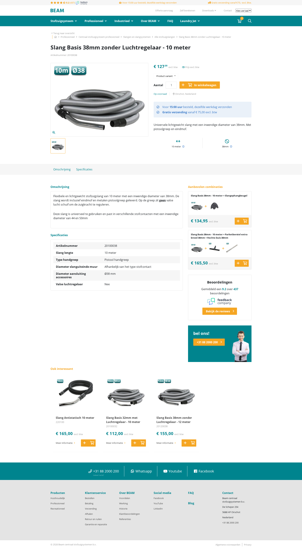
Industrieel (122, 21)
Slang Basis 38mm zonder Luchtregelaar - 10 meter (205, 36)
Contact (228, 10)
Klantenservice (95, 493)
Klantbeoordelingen (129, 513)
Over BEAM (149, 21)
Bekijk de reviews (218, 311)
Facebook (159, 498)
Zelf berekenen (187, 10)
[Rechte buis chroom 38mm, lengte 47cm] (232, 248)
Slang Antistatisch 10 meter (75, 418)
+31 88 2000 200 (207, 342)
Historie (123, 508)
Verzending (91, 508)
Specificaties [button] (59, 235)
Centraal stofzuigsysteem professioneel (99, 36)
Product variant (164, 76)
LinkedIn (158, 508)
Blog (191, 503)
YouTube (158, 503)
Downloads (208, 10)
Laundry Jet (188, 21)
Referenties (125, 519)
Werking (123, 503)
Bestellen (89, 498)
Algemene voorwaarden (227, 544)
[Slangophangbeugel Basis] (214, 206)
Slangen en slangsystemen (137, 36)
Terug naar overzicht (64, 33)
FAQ (170, 21)
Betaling (89, 503)
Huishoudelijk (58, 498)
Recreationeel (58, 508)
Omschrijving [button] (60, 187)
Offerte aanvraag (164, 10)
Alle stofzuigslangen (164, 36)
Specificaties (84, 169)
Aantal (158, 85)
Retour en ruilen (93, 519)
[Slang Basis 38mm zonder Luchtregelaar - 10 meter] (197, 206)
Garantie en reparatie (96, 524)
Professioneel (94, 21)
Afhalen (89, 513)
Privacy (247, 544)
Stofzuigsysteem (62, 21)
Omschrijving (62, 169)
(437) (70, 2)
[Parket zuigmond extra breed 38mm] (214, 248)
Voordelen (124, 498)
